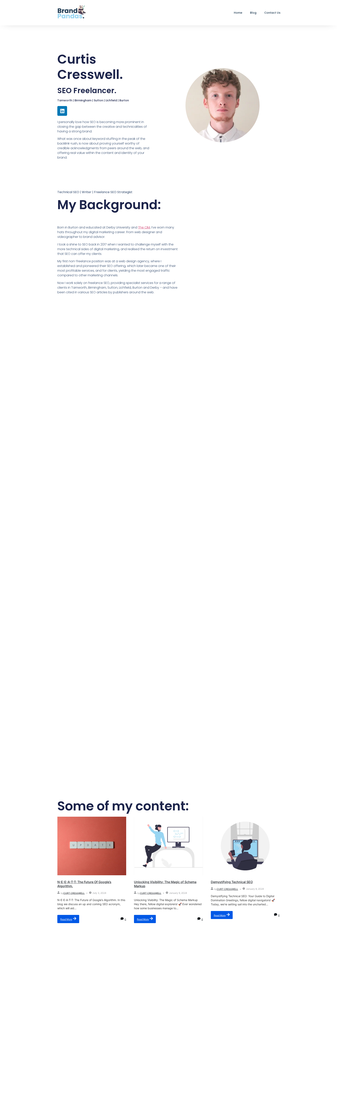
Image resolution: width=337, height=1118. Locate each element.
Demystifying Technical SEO (232, 882)
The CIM (144, 227)
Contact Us (272, 13)
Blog (253, 13)
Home (238, 13)
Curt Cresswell (74, 892)
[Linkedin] (62, 111)
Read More (66, 919)
